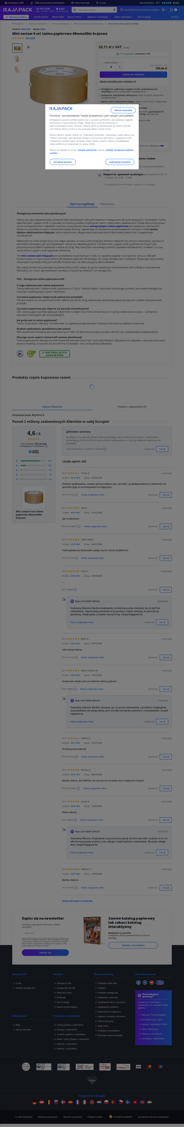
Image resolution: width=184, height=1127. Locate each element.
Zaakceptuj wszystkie (120, 162)
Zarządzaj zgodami (62, 162)
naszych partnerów (87, 150)
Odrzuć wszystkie (123, 110)
